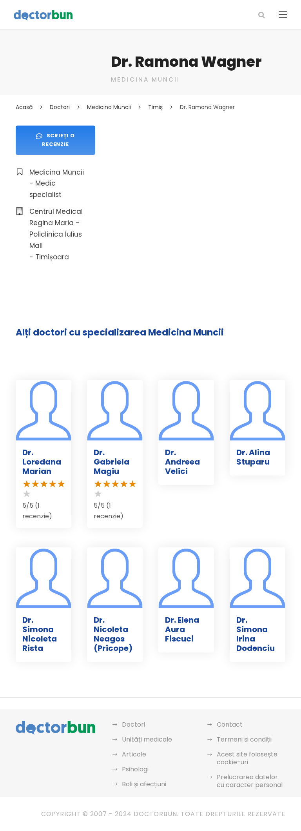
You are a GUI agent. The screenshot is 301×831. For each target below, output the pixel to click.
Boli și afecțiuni (144, 784)
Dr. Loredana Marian (41, 462)
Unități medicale (147, 739)
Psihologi (135, 769)
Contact (230, 724)
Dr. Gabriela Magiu (111, 462)
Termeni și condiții (244, 739)
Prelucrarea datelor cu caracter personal (250, 781)
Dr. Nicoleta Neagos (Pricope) (113, 634)
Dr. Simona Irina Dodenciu (255, 634)
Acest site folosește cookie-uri (247, 758)
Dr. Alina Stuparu (253, 457)
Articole (134, 754)
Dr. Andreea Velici (182, 462)
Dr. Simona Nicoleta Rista (39, 634)
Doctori (133, 724)
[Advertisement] (198, 180)
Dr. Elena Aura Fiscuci (182, 629)
